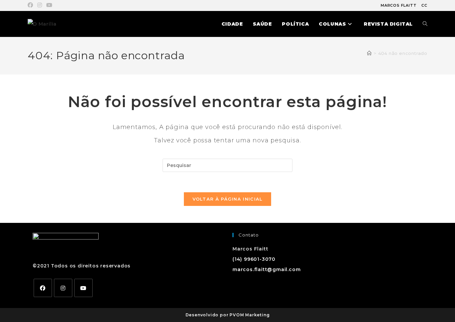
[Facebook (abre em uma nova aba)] (31, 5)
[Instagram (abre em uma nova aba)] (39, 5)
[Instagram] (63, 288)
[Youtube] (83, 288)
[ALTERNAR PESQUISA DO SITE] (425, 24)
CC (424, 5)
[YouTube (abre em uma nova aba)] (49, 5)
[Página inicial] (369, 53)
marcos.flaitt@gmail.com (266, 269)
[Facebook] (43, 288)
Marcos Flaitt (398, 5)
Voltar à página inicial (228, 199)
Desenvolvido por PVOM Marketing (228, 314)
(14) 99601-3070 (253, 259)
